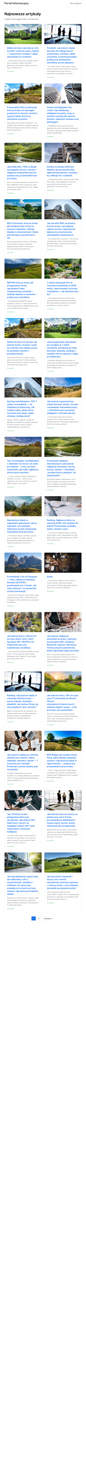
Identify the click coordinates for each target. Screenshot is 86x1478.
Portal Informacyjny (16, 3)
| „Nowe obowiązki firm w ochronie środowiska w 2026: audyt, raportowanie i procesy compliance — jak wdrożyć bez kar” (62, 288)
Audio (50, 576)
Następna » (48, 918)
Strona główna (76, 3)
